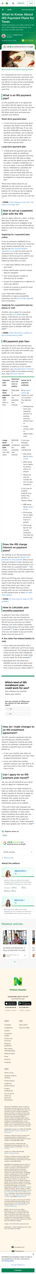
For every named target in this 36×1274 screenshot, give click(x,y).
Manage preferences (18, 1265)
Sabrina (20, 871)
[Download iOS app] (11, 1003)
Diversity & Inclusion (8, 1039)
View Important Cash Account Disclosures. (15, 1205)
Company (7, 1025)
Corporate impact (8, 1034)
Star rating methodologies (9, 1049)
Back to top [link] (8, 858)
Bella (18, 900)
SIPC (25, 1187)
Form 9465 (16, 314)
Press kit (7, 1059)
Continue (18, 1270)
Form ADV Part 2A (17, 1191)
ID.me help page (23, 298)
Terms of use (9, 1073)
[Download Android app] (24, 1003)
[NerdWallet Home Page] (7, 3)
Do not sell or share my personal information (9, 1097)
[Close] (33, 1254)
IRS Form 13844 (16, 374)
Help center (23, 1025)
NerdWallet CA (19, 1251)
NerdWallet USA (19, 1247)
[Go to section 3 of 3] (21, 961)
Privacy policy (9, 1080)
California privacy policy (9, 1084)
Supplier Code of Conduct (10, 1077)
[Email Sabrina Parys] (15, 873)
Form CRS (7, 1191)
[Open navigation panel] (2, 3)
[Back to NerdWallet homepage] (3, 9)
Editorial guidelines (8, 1044)
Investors (7, 1062)
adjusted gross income (23, 369)
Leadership (8, 1028)
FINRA (21, 1187)
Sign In (21, 3)
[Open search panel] (13, 3)
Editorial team (9, 1053)
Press (6, 1056)
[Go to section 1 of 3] (14, 961)
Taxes (5, 835)
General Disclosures (22, 1195)
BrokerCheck (22, 1196)
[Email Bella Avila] (15, 903)
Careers (7, 1030)
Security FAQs (24, 1028)
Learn (9, 9)
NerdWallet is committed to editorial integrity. (18, 69)
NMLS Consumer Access (11, 1130)
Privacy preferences (8, 1090)
